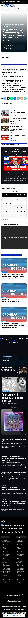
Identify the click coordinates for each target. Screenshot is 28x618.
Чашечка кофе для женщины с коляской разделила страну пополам (9, 369)
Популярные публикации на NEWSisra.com (15, 339)
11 (24, 203)
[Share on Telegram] (6, 48)
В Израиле (13, 115)
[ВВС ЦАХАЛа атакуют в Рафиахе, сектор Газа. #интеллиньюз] (14, 290)
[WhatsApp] (15, 532)
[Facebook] (2, 532)
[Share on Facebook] (6, 46)
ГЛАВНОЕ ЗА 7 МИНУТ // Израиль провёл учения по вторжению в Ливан (13, 489)
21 (10, 212)
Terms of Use (9, 2)
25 (24, 212)
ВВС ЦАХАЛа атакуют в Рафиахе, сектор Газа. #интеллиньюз (11, 301)
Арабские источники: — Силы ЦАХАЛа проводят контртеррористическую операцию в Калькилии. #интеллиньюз (13, 326)
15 (14, 207)
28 (10, 216)
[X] (5, 532)
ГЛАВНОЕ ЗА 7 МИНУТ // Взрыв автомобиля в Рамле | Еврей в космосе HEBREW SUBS (13, 458)
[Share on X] (9, 46)
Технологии (9, 436)
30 (17, 216)
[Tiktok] (22, 532)
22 (14, 212)
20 (6, 212)
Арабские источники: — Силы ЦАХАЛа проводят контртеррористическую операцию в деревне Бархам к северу (13, 276)
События (5, 26)
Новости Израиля (5, 280)
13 (6, 207)
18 (24, 207)
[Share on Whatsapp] (11, 46)
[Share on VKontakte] (13, 46)
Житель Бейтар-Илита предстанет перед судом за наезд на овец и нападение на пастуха (18, 128)
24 (21, 212)
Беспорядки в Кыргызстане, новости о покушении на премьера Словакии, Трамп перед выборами (13, 91)
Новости (3, 454)
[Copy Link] (11, 48)
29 (14, 216)
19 (3, 212)
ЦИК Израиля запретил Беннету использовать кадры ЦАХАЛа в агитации (18, 120)
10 (21, 203)
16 (17, 207)
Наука (2, 436)
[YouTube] (9, 532)
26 (3, 216)
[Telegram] (12, 532)
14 (10, 207)
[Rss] (19, 532)
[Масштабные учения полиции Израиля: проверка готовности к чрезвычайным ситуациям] (5, 113)
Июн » (6, 219)
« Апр (2, 219)
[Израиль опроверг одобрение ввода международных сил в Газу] (5, 137)
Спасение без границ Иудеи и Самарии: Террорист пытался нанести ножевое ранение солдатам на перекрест (13, 76)
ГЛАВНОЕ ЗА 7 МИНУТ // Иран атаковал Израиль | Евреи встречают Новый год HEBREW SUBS (13, 503)
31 (21, 216)
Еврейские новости (7, 108)
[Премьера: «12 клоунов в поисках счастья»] (14, 384)
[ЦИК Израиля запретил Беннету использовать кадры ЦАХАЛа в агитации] (5, 120)
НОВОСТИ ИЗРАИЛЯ (14, 342)
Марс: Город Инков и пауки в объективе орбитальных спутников (13, 440)
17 (21, 207)
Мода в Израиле (7, 356)
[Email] (9, 48)
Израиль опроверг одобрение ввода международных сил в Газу (17, 137)
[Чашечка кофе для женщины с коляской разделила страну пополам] (23, 370)
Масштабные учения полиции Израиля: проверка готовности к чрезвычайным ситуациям (18, 112)
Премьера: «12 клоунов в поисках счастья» (12, 397)
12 (3, 207)
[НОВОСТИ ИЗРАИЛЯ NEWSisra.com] (9, 5)
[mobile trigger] (2, 5)
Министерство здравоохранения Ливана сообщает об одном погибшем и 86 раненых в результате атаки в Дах (13, 71)
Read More (4, 57)
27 (6, 216)
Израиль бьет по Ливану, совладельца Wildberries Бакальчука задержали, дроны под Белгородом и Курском (13, 474)
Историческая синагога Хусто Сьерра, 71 (12, 106)
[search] (18, 5)
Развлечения (5, 391)
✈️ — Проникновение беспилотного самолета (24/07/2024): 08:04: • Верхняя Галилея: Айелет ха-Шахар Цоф (13, 81)
